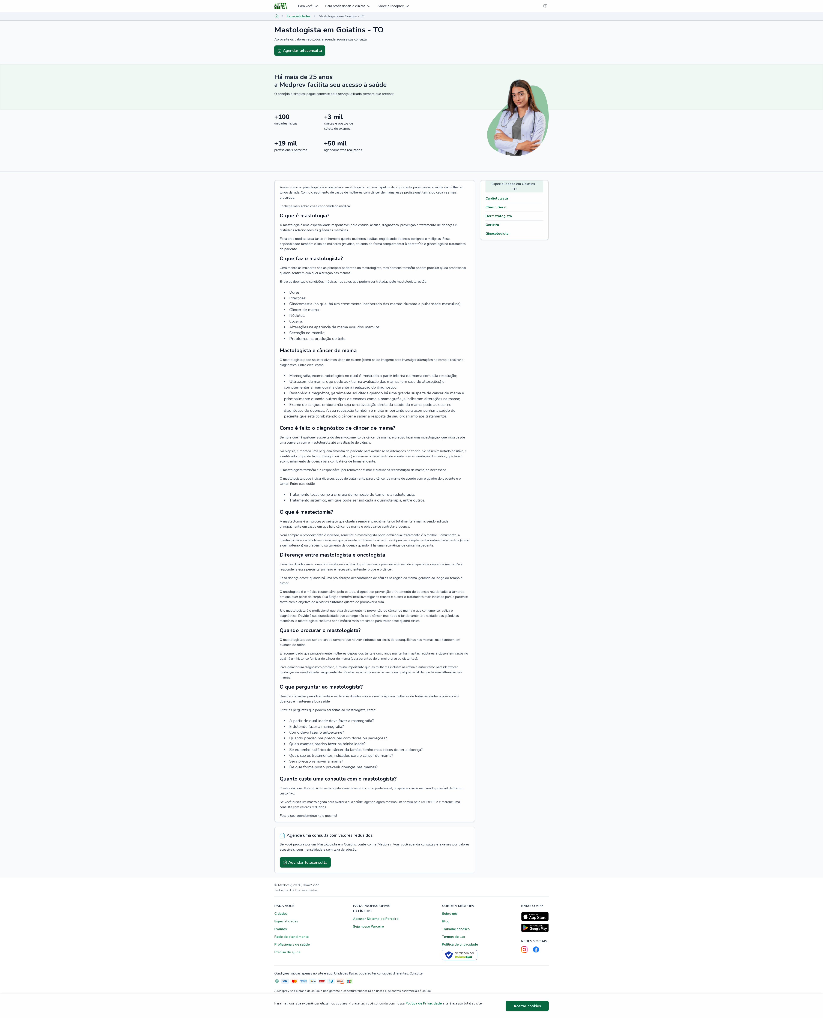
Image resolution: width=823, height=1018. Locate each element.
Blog (445, 921)
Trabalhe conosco (456, 929)
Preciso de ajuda (287, 952)
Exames (280, 929)
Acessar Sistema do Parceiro (375, 918)
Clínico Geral (496, 207)
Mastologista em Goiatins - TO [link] (341, 16)
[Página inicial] (276, 16)
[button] (307, 6)
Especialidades (299, 16)
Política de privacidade (460, 944)
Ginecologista (497, 233)
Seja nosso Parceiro (368, 926)
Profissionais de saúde (292, 944)
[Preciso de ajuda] (545, 6)
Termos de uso (453, 936)
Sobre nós (450, 913)
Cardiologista (496, 198)
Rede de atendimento (291, 936)
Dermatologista (498, 216)
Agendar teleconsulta (302, 50)
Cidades (280, 913)
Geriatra (492, 224)
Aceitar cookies (527, 1006)
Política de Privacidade (423, 1003)
